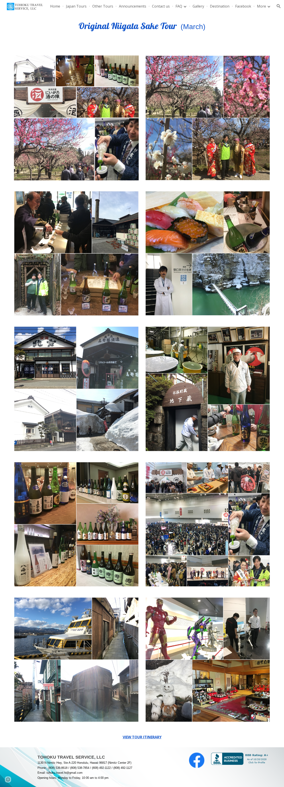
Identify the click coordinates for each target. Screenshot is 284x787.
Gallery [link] (198, 6)
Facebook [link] (243, 6)
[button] (278, 6)
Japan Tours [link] (76, 6)
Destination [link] (219, 6)
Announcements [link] (132, 6)
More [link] (261, 6)
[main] (142, 27)
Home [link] (55, 6)
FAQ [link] (179, 6)
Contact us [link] (161, 6)
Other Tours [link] (102, 6)
